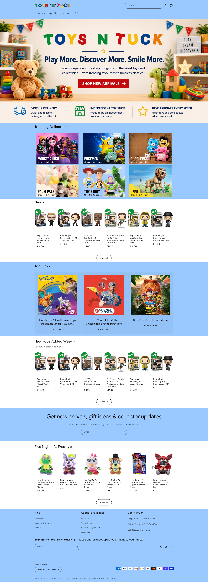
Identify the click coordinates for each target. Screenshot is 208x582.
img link (57, 134)
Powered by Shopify (57, 578)
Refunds (38, 527)
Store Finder (86, 523)
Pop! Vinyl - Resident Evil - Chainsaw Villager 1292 (92, 239)
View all (104, 258)
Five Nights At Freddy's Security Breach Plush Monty (45, 483)
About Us (85, 519)
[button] (39, 13)
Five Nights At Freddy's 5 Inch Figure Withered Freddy (137, 483)
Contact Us (40, 519)
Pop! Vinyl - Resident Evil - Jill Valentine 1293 (68, 237)
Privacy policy (84, 578)
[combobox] (144, 5)
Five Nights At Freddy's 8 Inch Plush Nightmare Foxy (161, 483)
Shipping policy (112, 578)
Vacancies (85, 532)
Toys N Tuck (45, 578)
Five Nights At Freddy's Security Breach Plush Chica (92, 483)
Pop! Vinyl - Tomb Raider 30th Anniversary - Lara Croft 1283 (115, 239)
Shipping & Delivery (43, 523)
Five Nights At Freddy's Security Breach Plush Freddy (115, 483)
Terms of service (98, 578)
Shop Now (56, 329)
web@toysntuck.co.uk (138, 530)
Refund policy (72, 578)
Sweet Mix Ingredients (90, 527)
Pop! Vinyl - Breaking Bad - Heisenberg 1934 (161, 237)
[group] (104, 71)
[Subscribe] (124, 432)
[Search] (160, 5)
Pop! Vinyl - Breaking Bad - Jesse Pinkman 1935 (137, 239)
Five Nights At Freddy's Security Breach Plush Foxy (68, 482)
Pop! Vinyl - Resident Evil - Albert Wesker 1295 (44, 239)
